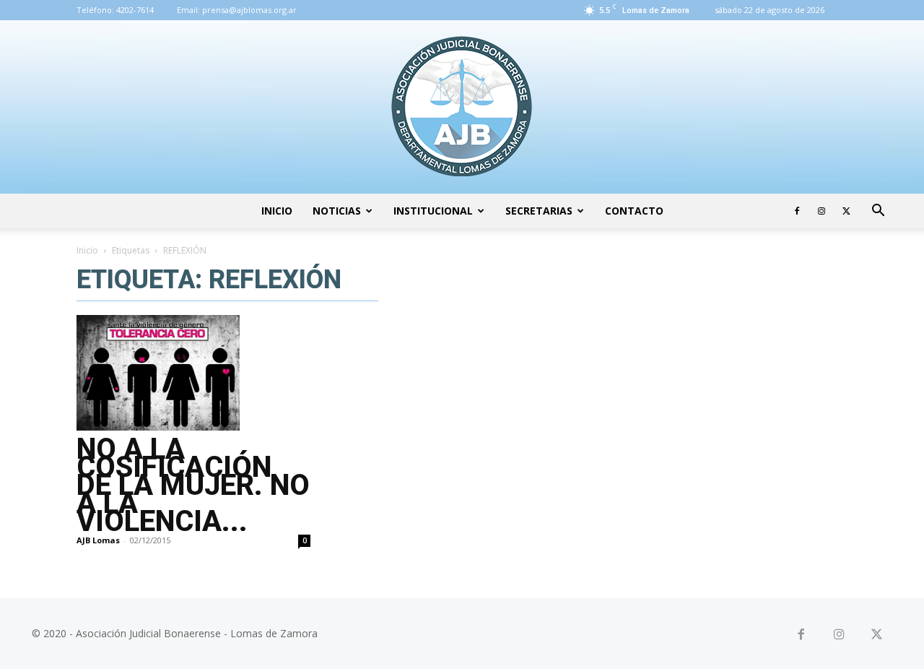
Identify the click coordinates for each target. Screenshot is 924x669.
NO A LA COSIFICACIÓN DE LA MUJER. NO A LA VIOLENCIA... (193, 485)
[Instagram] (821, 211)
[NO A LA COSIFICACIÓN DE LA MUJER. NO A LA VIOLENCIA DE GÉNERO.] (193, 373)
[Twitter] (846, 211)
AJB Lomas (98, 540)
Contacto (634, 210)
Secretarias (538, 210)
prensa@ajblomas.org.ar (249, 9)
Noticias (337, 210)
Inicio (276, 210)
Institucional (433, 210)
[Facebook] (797, 211)
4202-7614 (135, 9)
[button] (877, 212)
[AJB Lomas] (462, 107)
